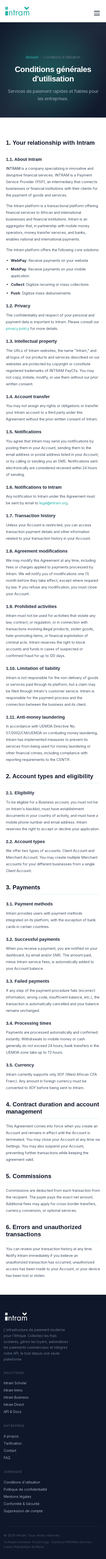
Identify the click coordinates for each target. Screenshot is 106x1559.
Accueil (32, 57)
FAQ (7, 1458)
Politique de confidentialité (25, 1489)
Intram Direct (14, 1404)
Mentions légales (17, 1496)
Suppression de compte (23, 1511)
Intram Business (16, 1397)
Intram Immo (13, 1390)
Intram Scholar (15, 1383)
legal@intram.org (53, 503)
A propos (11, 1436)
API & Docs (12, 1412)
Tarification (13, 1443)
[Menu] (96, 13)
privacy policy (17, 328)
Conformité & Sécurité (21, 1504)
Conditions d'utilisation (22, 1482)
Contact (10, 1450)
